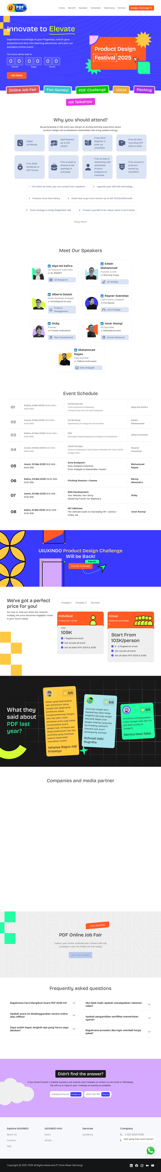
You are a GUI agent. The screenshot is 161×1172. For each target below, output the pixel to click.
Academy (87, 1134)
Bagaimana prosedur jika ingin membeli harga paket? (113, 1032)
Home (62, 8)
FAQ (9, 1146)
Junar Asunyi (113, 323)
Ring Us (105, 1094)
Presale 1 (66, 602)
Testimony (109, 8)
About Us (12, 1134)
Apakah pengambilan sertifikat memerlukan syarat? (112, 1018)
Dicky (55, 323)
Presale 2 (81, 602)
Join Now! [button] (17, 75)
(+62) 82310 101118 (134, 1134)
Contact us (76, 1094)
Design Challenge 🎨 (141, 8)
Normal (95, 602)
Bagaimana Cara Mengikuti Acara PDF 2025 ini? (38, 1002)
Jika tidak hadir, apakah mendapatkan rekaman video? (114, 1004)
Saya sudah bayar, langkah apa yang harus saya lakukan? (39, 1029)
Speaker (83, 8)
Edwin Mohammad (109, 266)
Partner (122, 8)
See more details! (81, 955)
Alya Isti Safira (62, 266)
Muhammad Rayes (84, 352)
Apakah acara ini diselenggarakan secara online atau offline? (39, 1015)
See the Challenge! (80, 566)
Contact (11, 1140)
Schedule (96, 8)
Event (48, 1134)
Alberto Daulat (62, 294)
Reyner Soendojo (117, 296)
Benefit (72, 8)
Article (48, 1140)
